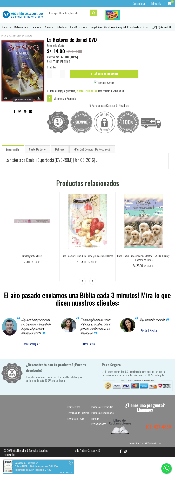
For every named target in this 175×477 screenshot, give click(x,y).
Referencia (20, 27)
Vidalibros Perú (20, 450)
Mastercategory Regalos (20, 35)
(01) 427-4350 (163, 27)
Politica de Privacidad (102, 407)
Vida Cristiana (78, 27)
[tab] (12, 149)
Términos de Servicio (78, 413)
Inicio (3, 35)
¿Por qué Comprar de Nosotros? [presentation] (92, 149)
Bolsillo (61, 27)
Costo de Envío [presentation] (37, 149)
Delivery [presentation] (59, 149)
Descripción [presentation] (12, 149)
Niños (48, 27)
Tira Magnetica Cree (32, 256)
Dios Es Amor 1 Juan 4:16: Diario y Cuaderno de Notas (87, 256)
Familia (36, 27)
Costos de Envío (76, 419)
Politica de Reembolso (102, 413)
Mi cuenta (156, 3)
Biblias (5, 27)
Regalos (95, 27)
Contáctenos (139, 3)
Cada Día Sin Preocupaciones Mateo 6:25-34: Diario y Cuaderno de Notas (143, 258)
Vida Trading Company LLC (87, 450)
